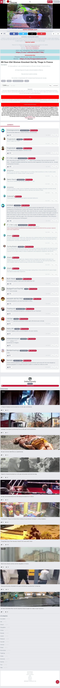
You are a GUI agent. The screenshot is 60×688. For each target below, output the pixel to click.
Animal (2, 644)
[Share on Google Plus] (32, 33)
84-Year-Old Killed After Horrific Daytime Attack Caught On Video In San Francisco (22, 608)
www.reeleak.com (30, 29)
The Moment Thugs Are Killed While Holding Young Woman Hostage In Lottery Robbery (23, 519)
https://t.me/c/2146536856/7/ (32, 48)
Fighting (2, 653)
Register (57, 1)
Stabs (1, 656)
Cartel (2, 636)
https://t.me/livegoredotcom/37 (33, 59)
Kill (1, 621)
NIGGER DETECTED (15, 299)
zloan (9, 235)
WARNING (30, 678)
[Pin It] (41, 33)
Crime (2, 630)
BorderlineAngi (13, 350)
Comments (10, 124)
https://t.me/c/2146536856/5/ (32, 47)
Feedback (30, 116)
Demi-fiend (11, 179)
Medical (2, 639)
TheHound (11, 309)
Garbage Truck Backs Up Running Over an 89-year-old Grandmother (18, 429)
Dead (1, 647)
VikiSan (10, 318)
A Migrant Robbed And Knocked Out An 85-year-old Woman (16, 407)
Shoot (2, 624)
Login (50, 1)
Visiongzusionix (13, 130)
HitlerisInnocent (13, 338)
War (1, 667)
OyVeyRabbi (12, 246)
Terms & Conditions (30, 674)
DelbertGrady (30, 381)
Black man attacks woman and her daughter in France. (15, 563)
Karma (2, 661)
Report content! (30, 673)
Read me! (30, 677)
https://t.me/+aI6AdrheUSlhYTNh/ (32, 46)
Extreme (2, 659)
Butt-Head (11, 279)
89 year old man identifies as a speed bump (12, 451)
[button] (30, 19)
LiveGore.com (31, 681)
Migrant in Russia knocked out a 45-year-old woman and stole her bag (19, 474)
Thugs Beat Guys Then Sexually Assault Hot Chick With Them (16, 541)
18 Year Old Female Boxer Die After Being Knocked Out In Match (17, 496)
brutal (3, 80)
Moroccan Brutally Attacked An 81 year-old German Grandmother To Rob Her (20, 586)
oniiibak (10, 205)
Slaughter (3, 627)
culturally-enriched (18, 80)
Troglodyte (11, 139)
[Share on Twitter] (23, 33)
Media (3, 391)
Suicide (2, 641)
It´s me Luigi (12, 158)
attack (9, 80)
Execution (3, 650)
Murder (2, 633)
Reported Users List (30, 117)
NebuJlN (10, 328)
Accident (2, 618)
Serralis (10, 360)
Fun (1, 664)
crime (26, 80)
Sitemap (30, 679)
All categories (4, 616)
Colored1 (10, 196)
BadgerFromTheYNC (15, 289)
